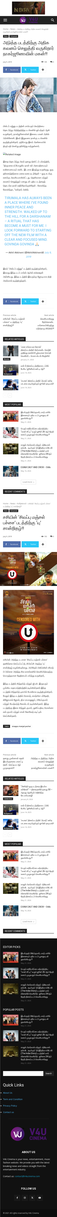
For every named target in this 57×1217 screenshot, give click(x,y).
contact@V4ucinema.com (27, 1176)
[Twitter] (32, 1198)
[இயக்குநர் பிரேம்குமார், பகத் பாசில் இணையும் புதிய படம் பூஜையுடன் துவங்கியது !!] (10, 416)
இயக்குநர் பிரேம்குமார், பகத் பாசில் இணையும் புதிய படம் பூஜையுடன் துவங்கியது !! (35, 415)
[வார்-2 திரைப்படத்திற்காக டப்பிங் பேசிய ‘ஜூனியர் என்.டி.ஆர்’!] (10, 369)
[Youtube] (40, 1198)
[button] (5, 20)
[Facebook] (17, 1198)
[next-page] (10, 395)
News (12, 29)
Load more (27, 482)
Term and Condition (12, 1099)
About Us (7, 1092)
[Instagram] (25, 1198)
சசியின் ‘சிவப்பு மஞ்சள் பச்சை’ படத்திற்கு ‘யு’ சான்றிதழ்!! (14, 322)
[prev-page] (5, 395)
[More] (43, 70)
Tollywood (13, 36)
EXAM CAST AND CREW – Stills (36, 467)
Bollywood (8, 374)
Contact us (8, 1112)
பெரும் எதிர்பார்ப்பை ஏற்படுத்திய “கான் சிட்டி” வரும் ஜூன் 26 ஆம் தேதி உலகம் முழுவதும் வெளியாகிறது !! (37, 431)
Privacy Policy (10, 1105)
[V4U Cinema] (28, 1133)
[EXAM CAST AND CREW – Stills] (10, 471)
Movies (6, 359)
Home (5, 29)
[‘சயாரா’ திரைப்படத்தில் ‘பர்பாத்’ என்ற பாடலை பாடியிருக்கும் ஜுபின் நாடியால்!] (10, 384)
